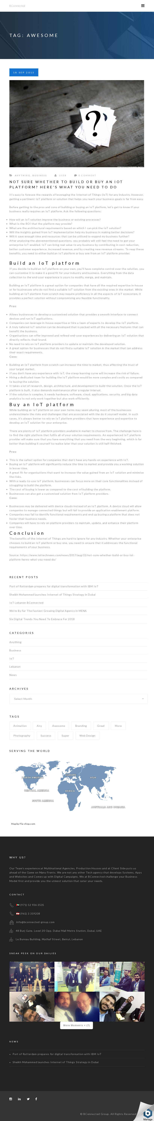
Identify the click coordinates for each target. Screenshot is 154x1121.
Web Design (87, 735)
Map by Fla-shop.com (23, 823)
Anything (22, 175)
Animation (20, 725)
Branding (81, 725)
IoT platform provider (115, 253)
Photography (21, 735)
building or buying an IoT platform (83, 207)
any (39, 725)
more (118, 725)
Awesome (58, 725)
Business (39, 175)
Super (65, 735)
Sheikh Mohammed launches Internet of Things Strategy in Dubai (52, 594)
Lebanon (15, 666)
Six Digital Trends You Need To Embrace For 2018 (42, 619)
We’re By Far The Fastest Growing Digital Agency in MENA (48, 610)
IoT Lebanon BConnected (26, 602)
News (13, 674)
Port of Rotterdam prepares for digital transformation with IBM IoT (53, 586)
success (46, 735)
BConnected (17, 5)
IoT (11, 658)
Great (101, 725)
